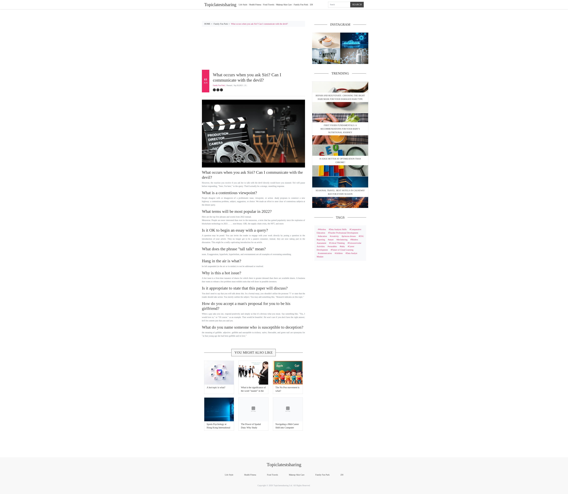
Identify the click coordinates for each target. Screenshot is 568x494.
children (339, 253)
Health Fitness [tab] (255, 4)
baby (343, 246)
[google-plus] (221, 89)
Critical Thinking (337, 243)
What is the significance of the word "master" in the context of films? (253, 391)
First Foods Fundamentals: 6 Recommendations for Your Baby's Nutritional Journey (340, 129)
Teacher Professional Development (343, 233)
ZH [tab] (311, 4)
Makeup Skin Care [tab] (284, 4)
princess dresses (349, 236)
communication (325, 253)
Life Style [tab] (243, 4)
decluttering (342, 239)
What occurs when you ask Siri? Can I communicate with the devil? (259, 24)
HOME (207, 24)
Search (357, 4)
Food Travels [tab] (268, 4)
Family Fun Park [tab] (301, 4)
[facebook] (214, 89)
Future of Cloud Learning (342, 250)
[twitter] (217, 89)
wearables (333, 246)
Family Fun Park (221, 24)
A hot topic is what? (216, 387)
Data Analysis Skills (338, 229)
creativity (335, 236)
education (323, 236)
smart (331, 239)
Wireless (322, 229)
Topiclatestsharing (284, 464)
